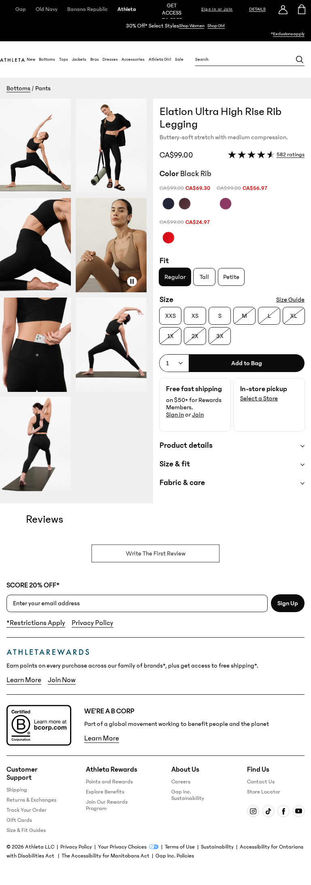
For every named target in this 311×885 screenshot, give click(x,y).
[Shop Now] (155, 30)
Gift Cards (19, 820)
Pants (43, 88)
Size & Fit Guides (26, 830)
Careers (180, 782)
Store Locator (263, 792)
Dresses (110, 59)
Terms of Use (180, 847)
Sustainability (217, 847)
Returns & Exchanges (31, 800)
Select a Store (259, 398)
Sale (179, 59)
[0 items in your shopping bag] (302, 9)
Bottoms (47, 59)
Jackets (79, 59)
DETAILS (257, 9)
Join (198, 414)
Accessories (133, 59)
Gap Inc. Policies (175, 856)
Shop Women (191, 25)
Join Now (62, 680)
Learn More (23, 680)
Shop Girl (216, 25)
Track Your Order (26, 810)
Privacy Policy (92, 623)
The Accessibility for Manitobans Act (105, 856)
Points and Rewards (109, 782)
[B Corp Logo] (38, 725)
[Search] (300, 59)
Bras (94, 59)
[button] (76, 301)
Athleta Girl (160, 59)
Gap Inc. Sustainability (187, 795)
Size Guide (290, 299)
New (31, 59)
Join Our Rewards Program (107, 805)
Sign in (175, 414)
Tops (63, 59)
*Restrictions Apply (35, 623)
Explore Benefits (105, 792)
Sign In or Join (217, 9)
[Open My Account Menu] (283, 9)
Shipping (16, 790)
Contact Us (261, 782)
